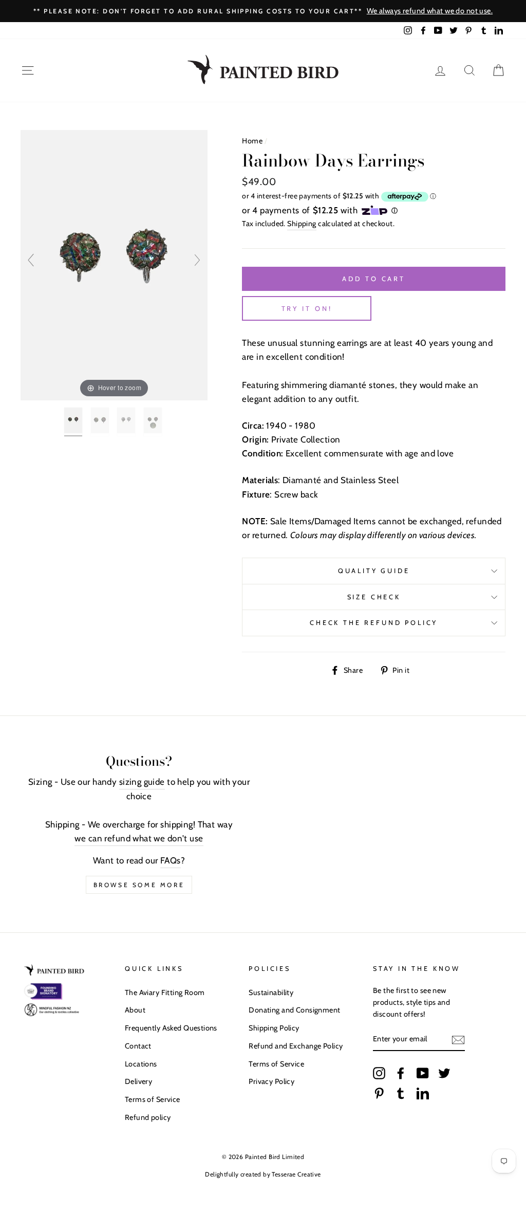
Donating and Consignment (294, 1010)
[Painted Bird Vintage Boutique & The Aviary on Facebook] (400, 1072)
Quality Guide (374, 571)
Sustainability (271, 992)
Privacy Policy (271, 1081)
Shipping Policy (274, 1028)
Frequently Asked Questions (171, 1028)
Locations (141, 1064)
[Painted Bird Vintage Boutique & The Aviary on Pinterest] (379, 1093)
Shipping (301, 223)
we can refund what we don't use (138, 838)
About (135, 1010)
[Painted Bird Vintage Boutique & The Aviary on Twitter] (444, 1072)
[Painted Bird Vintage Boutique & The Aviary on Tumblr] (400, 1093)
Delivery (138, 1081)
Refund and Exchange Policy (296, 1046)
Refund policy (148, 1117)
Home (252, 140)
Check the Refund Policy (374, 623)
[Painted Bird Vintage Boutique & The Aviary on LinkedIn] (423, 1093)
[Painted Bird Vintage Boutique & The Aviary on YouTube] (423, 1072)
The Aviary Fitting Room (165, 992)
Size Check (374, 597)
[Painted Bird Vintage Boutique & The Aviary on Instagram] (379, 1072)
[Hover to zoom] (114, 264)
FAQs (170, 860)
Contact (138, 1046)
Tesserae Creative (296, 1174)
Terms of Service (152, 1099)
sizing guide (142, 782)
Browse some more (139, 885)
